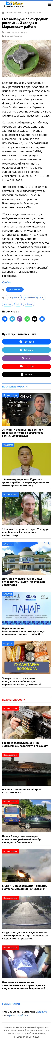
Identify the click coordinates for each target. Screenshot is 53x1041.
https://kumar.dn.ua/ (34, 1033)
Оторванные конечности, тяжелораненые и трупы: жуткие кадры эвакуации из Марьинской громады (23, 985)
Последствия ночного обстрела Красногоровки (22, 791)
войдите (42, 1011)
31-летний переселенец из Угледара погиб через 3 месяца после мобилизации (25, 532)
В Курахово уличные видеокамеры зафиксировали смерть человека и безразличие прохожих (25, 935)
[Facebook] (4, 319)
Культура (7, 593)
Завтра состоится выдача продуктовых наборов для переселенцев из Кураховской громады (21, 681)
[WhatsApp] (27, 319)
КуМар (6, 282)
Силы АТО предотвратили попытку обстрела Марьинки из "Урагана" (24, 887)
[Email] (42, 319)
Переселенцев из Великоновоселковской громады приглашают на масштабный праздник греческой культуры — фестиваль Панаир (23, 631)
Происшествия (15, 289)
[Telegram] (12, 319)
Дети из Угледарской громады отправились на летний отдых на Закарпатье (23, 581)
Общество (8, 444)
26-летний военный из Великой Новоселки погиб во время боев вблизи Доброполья (22, 432)
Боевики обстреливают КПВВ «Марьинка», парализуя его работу (25, 744)
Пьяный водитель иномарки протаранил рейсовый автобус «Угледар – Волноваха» (22, 839)
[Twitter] (34, 319)
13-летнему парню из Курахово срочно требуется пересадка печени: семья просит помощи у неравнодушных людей (26, 482)
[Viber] (19, 319)
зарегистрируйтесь (17, 1015)
